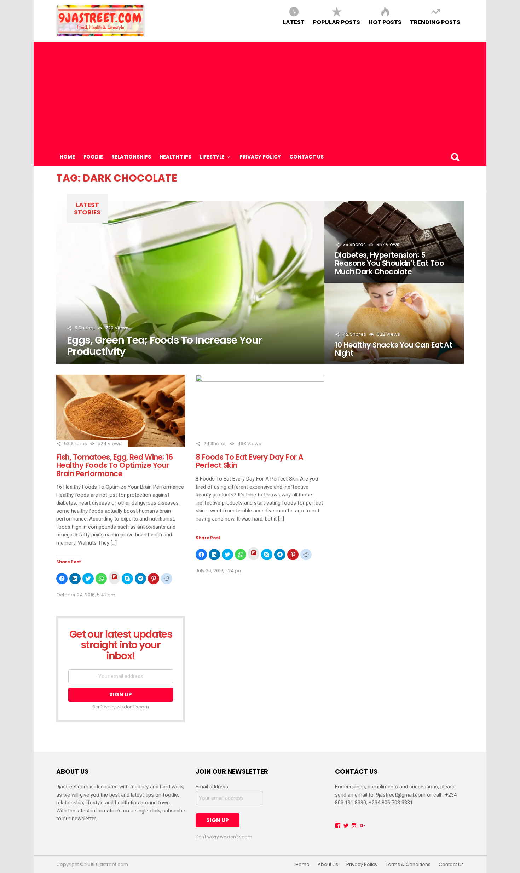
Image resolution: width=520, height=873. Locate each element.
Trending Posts (435, 21)
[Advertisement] (260, 94)
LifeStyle (212, 156)
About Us (328, 864)
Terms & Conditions (408, 864)
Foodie (93, 156)
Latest (294, 21)
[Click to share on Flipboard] (114, 577)
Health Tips (175, 156)
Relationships (131, 156)
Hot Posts (385, 21)
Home (67, 156)
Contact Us (306, 156)
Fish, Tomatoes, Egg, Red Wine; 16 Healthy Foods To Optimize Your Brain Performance (114, 465)
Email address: (212, 786)
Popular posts (336, 21)
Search (455, 157)
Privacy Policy (260, 156)
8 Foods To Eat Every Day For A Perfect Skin (249, 461)
